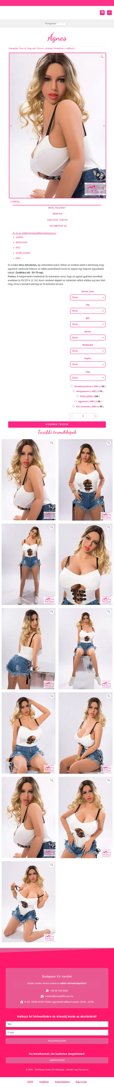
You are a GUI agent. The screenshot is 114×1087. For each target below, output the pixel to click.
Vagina (87, 358)
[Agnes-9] (85, 817)
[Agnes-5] (85, 648)
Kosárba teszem (57, 424)
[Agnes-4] (29, 648)
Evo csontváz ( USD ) (90, 406)
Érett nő (22, 48)
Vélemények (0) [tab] (58, 226)
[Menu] (109, 12)
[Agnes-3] (85, 564)
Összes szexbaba (45, 48)
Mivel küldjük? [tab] (57, 208)
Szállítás (44, 1082)
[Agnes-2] (29, 564)
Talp (88, 372)
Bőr (88, 318)
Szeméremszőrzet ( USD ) (90, 386)
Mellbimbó (88, 345)
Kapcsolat (81, 1082)
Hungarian (50, 23)
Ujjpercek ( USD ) (90, 401)
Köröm (87, 331)
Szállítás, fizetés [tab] (57, 220)
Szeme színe (87, 291)
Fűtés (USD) (90, 396)
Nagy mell (31, 48)
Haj (87, 305)
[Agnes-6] (29, 733)
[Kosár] (102, 12)
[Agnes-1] (85, 480)
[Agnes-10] (29, 901)
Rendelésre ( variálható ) (64, 48)
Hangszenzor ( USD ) (89, 391)
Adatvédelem (62, 1082)
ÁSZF (30, 1082)
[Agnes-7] (85, 733)
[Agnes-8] (57, 125)
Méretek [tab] (57, 214)
